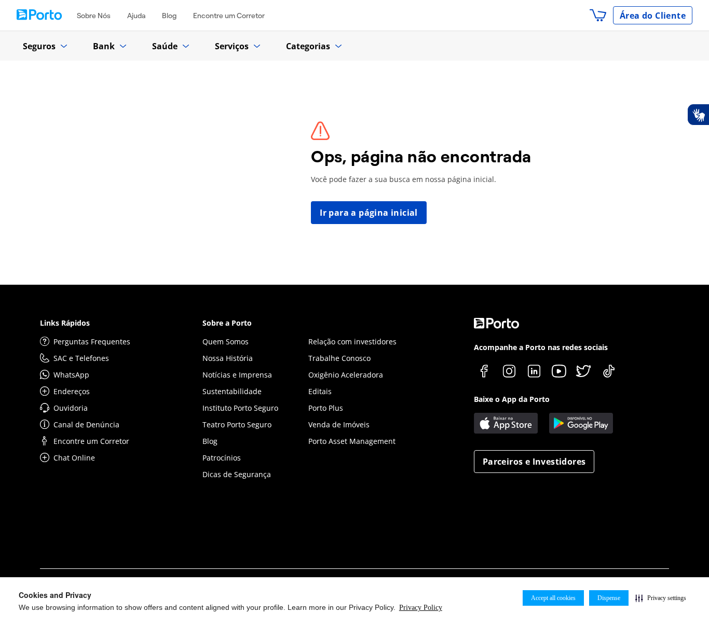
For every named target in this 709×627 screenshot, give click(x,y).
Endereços (71, 391)
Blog (169, 15)
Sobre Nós (94, 15)
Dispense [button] (608, 598)
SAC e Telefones (81, 358)
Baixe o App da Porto (512, 399)
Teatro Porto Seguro (236, 424)
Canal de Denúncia (86, 424)
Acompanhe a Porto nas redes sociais (541, 347)
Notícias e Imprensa (237, 375)
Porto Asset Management (352, 441)
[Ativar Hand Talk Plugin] (698, 115)
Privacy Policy (420, 607)
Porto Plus (325, 408)
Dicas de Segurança (236, 474)
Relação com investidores (352, 341)
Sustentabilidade (232, 391)
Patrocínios (221, 458)
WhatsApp (71, 375)
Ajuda (136, 15)
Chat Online (74, 458)
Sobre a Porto (227, 323)
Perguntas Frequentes (91, 341)
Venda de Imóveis (339, 424)
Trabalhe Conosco (339, 358)
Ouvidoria (70, 408)
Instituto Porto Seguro (240, 408)
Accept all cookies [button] (553, 598)
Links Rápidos (65, 323)
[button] (660, 598)
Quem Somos (225, 341)
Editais (320, 391)
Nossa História (227, 358)
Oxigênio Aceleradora (345, 375)
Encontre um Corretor (229, 15)
